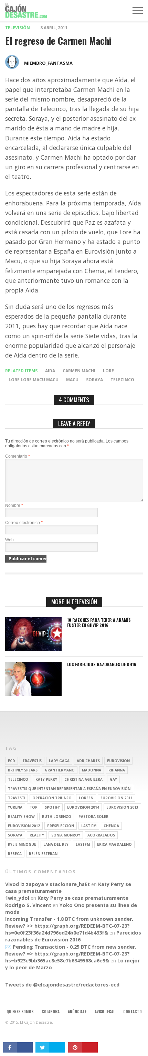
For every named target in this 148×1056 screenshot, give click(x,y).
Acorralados (101, 835)
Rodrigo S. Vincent (28, 905)
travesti (16, 798)
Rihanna (116, 770)
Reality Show (21, 816)
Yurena (15, 807)
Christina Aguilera (83, 779)
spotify (52, 807)
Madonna (91, 770)
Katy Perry (46, 779)
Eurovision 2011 (117, 798)
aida (50, 371)
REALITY (37, 835)
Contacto (132, 1011)
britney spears (23, 770)
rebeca (15, 853)
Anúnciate (77, 1011)
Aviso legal (105, 1011)
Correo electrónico (24, 522)
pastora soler (93, 816)
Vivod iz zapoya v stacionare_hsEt (47, 884)
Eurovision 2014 (83, 807)
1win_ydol (17, 898)
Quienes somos (20, 1011)
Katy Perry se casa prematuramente (83, 898)
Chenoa (111, 825)
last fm (88, 825)
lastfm (83, 844)
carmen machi (79, 371)
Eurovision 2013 (122, 807)
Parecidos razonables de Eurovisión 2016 (73, 936)
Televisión (17, 28)
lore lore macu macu (34, 380)
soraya (94, 380)
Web (9, 539)
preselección (60, 825)
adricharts (88, 760)
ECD (11, 760)
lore (108, 371)
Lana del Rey (55, 844)
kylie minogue (22, 844)
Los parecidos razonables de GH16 (101, 664)
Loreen (86, 798)
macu (72, 380)
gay (113, 779)
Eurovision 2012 (24, 825)
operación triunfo (52, 798)
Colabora (51, 1011)
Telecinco (122, 380)
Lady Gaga (59, 760)
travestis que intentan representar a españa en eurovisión (69, 788)
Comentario (17, 456)
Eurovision (118, 760)
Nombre (14, 505)
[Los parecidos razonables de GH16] (33, 694)
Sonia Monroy (65, 835)
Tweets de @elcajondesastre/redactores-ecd (62, 984)
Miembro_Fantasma (48, 63)
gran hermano (60, 770)
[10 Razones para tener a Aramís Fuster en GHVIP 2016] (33, 649)
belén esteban (43, 853)
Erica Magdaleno (114, 844)
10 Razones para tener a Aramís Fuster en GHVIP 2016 (99, 622)
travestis (32, 760)
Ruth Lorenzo (56, 816)
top (34, 807)
